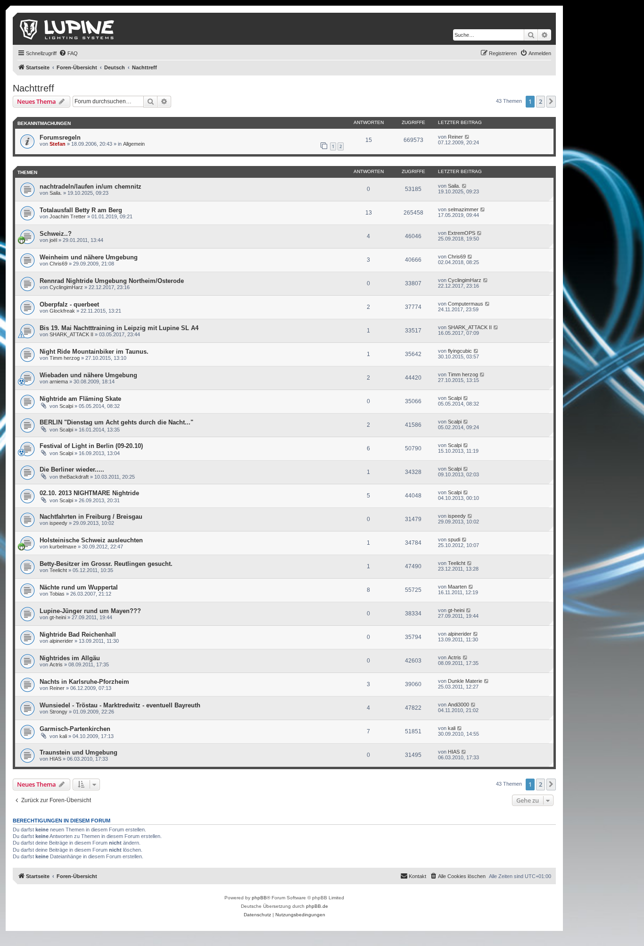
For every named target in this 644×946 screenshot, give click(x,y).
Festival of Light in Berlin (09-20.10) (91, 445)
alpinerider (61, 641)
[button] (551, 101)
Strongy (58, 711)
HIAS (55, 759)
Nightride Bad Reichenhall (78, 634)
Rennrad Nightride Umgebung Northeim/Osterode (112, 280)
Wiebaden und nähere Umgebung (88, 375)
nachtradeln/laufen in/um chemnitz (90, 186)
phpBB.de (317, 906)
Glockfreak (62, 311)
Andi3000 (458, 704)
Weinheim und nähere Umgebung (89, 257)
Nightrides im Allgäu (70, 658)
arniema (59, 381)
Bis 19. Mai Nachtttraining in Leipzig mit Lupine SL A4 (119, 328)
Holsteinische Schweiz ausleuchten (91, 540)
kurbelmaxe (63, 546)
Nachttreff (33, 88)
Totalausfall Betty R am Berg (81, 210)
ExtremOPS (461, 233)
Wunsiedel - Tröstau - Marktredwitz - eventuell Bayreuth (120, 705)
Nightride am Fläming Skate (80, 398)
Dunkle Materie (465, 681)
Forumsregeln (60, 137)
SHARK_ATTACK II (71, 334)
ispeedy (58, 523)
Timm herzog (65, 358)
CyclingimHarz (66, 287)
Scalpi (66, 406)
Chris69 (58, 263)
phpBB (259, 897)
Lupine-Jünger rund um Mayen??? (90, 610)
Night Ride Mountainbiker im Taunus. (94, 351)
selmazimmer (463, 209)
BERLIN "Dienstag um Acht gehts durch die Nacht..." (116, 422)
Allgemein (134, 144)
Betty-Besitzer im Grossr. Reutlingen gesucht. (106, 563)
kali (63, 736)
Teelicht (58, 570)
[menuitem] (68, 53)
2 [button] (540, 101)
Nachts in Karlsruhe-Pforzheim (84, 681)
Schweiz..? (56, 233)
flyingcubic (460, 351)
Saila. (56, 193)
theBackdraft (74, 477)
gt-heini (58, 617)
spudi (454, 539)
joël (53, 240)
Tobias (57, 594)
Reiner (455, 137)
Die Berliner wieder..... (72, 469)
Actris (56, 664)
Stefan (58, 144)
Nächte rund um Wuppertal (79, 587)
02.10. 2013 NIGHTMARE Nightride (89, 493)
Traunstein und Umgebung (78, 752)
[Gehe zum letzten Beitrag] (467, 137)
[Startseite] (67, 28)
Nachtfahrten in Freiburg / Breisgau (91, 516)
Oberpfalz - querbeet (69, 304)
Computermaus (465, 304)
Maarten (457, 586)
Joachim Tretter (68, 216)
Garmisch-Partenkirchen (75, 728)
